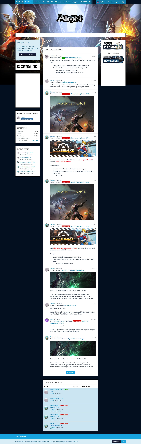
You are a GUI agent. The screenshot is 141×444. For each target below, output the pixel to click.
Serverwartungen (55, 395)
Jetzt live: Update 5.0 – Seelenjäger (73, 270)
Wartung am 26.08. (70, 305)
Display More (70, 372)
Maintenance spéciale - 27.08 (27, 162)
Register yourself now (24, 48)
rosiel (51, 319)
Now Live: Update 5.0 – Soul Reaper (73, 339)
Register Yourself (28, 54)
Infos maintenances (55, 411)
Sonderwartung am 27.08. (26, 152)
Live (67, 389)
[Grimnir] (47, 65)
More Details (116, 441)
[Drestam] (47, 111)
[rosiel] (47, 325)
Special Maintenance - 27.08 (27, 171)
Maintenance (64, 405)
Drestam (22, 164)
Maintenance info (55, 429)
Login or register (114, 2)
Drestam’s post (59, 321)
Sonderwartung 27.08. (25, 157)
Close (123, 441)
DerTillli (35, 140)
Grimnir (23, 117)
